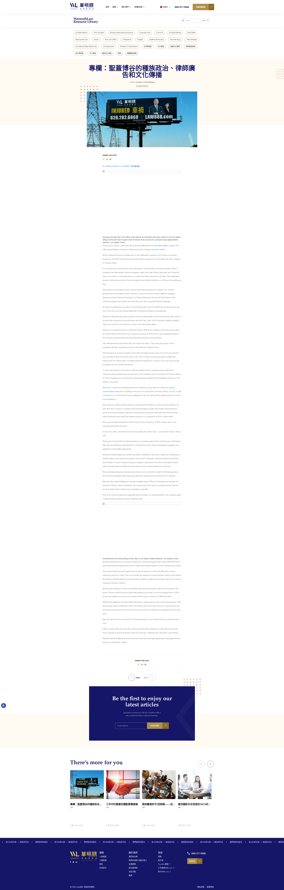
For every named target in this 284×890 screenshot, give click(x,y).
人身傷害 (102, 856)
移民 (101, 864)
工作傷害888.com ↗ (166, 868)
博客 (160, 856)
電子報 (160, 860)
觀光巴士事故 (106, 53)
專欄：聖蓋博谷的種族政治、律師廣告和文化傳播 (97, 804)
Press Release (192, 39)
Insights (140, 39)
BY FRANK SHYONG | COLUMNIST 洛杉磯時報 (121, 166)
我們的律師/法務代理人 (138, 860)
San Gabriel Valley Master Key (86, 46)
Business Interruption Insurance (121, 32)
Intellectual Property (156, 39)
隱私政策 (201, 887)
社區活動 (132, 871)
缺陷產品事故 (190, 46)
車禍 (119, 53)
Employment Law (82, 39)
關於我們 (125, 7)
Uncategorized (108, 46)
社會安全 (102, 868)
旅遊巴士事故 (175, 46)
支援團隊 (132, 864)
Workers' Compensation (128, 46)
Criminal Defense (175, 32)
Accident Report (81, 32)
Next (210, 763)
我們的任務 (133, 856)
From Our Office (110, 39)
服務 (114, 7)
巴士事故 (161, 46)
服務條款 (210, 887)
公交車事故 (148, 46)
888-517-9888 (182, 7)
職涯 (130, 875)
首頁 (107, 7)
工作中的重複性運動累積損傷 (122, 804)
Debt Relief (191, 32)
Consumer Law (144, 32)
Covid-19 (159, 32)
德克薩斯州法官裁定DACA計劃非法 (197, 804)
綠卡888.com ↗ (164, 871)
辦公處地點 (133, 868)
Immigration (127, 39)
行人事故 (93, 53)
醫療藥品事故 (132, 53)
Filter (204, 20)
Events (96, 39)
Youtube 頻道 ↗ (164, 864)
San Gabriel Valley (161, 245)
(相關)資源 (138, 7)
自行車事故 (79, 53)
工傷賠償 (102, 860)
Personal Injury (175, 39)
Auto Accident (99, 32)
